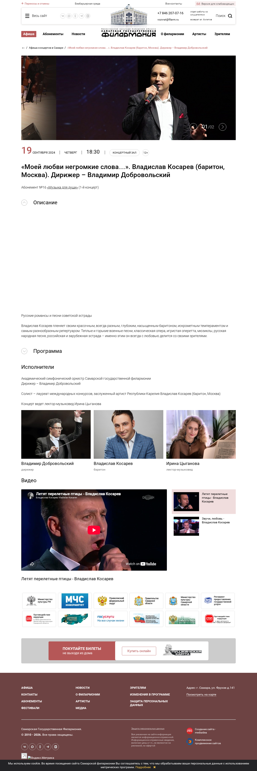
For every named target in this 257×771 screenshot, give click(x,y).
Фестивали (30, 708)
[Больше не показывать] (155, 767)
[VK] (62, 16)
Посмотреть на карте (201, 694)
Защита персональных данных (147, 728)
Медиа (81, 708)
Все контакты (173, 3)
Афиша (27, 688)
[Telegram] (81, 16)
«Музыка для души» (62, 187)
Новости (78, 34)
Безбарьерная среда (87, 3)
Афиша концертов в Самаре (46, 47)
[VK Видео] (87, 16)
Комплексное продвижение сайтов (208, 741)
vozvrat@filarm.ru (168, 19)
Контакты (29, 694)
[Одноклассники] (75, 16)
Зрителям (222, 34)
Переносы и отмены (36, 3)
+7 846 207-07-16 (170, 13)
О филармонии (172, 34)
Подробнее (143, 767)
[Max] (69, 16)
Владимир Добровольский (47, 463)
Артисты (199, 34)
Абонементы (53, 34)
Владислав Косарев (113, 463)
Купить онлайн (139, 651)
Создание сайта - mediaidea (205, 731)
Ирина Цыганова (182, 463)
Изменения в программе (150, 694)
